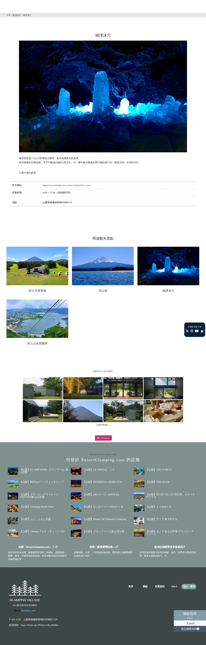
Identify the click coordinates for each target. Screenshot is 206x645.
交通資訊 (160, 586)
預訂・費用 (189, 586)
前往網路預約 (189, 629)
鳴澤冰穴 (168, 290)
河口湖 (102, 290)
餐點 (145, 586)
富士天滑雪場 (37, 290)
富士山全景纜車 (37, 343)
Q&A (174, 586)
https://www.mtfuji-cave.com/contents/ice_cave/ (67, 185)
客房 (130, 586)
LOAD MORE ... (103, 425)
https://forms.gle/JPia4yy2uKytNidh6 (39, 625)
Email (191, 623)
